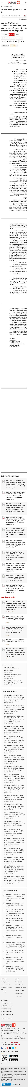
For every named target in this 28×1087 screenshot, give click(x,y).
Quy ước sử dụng (7, 1008)
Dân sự (7, 658)
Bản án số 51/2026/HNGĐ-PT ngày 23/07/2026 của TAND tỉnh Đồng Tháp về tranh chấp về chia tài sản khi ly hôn (15, 897)
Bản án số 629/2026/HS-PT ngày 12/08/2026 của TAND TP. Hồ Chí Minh (15, 952)
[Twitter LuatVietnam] (13, 1048)
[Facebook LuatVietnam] (2, 1048)
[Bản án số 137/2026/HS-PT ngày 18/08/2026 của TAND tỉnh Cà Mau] (3, 640)
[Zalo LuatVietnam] (5, 1048)
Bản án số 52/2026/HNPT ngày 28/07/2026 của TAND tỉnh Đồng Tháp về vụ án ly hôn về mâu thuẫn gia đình (15, 960)
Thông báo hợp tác (7, 1018)
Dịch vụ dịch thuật (19, 990)
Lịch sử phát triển (7, 984)
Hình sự (7, 622)
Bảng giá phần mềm (7, 1003)
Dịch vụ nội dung (19, 993)
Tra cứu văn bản (19, 982)
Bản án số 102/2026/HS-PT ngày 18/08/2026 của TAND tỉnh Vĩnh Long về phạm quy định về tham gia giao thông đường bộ (15, 969)
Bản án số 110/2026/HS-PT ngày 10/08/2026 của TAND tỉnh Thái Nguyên (14, 920)
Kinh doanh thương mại (10, 674)
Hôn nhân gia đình (10, 611)
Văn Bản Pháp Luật (5, 1079)
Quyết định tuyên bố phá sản (11, 680)
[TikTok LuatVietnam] (10, 1048)
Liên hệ (4, 992)
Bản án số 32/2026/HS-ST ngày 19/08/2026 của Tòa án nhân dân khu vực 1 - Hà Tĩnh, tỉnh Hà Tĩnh (15, 618)
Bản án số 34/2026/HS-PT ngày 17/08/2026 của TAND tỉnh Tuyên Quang (15, 937)
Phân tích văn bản (19, 984)
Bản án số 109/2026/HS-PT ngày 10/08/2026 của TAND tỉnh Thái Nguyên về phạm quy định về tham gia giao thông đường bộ (15, 912)
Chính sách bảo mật (7, 1011)
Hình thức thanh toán (8, 1005)
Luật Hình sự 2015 (8, 1080)
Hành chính (7, 676)
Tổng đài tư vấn (19, 996)
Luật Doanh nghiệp (15, 1079)
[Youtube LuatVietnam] (7, 1048)
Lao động (6, 678)
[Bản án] (14, 2)
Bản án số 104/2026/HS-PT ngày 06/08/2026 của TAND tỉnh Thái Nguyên (14, 905)
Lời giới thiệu (6, 982)
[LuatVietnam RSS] (15, 1048)
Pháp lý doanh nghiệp (20, 987)
